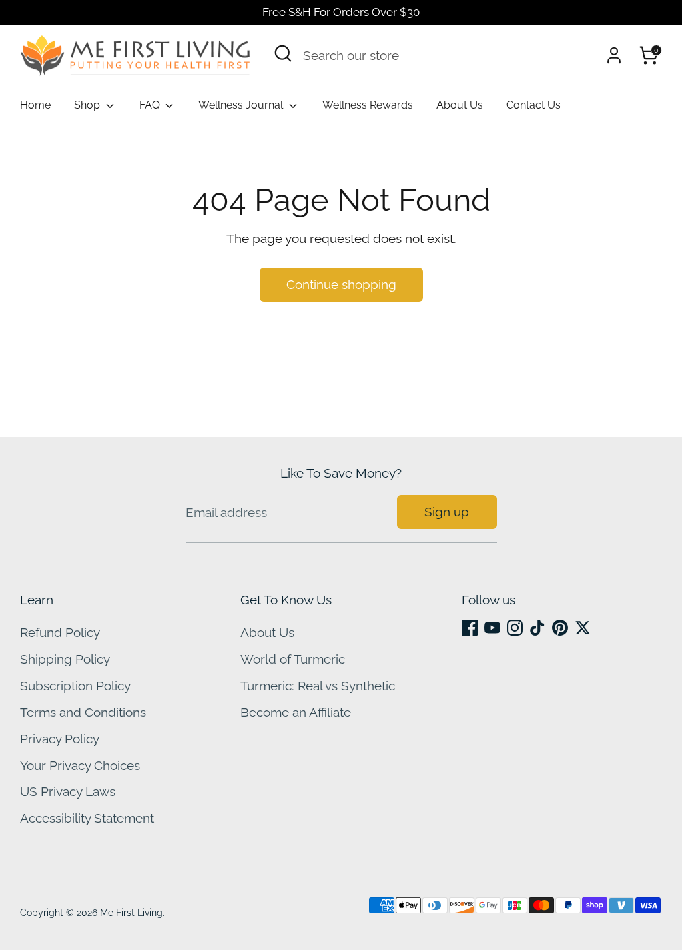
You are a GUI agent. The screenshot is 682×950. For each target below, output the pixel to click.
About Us (459, 105)
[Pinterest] (560, 628)
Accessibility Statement (87, 818)
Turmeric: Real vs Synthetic (317, 685)
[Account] (614, 55)
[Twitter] (583, 628)
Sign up (446, 511)
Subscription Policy (75, 685)
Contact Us (533, 105)
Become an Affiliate (295, 712)
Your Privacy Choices (80, 765)
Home (35, 105)
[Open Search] (283, 53)
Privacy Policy (59, 738)
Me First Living (131, 912)
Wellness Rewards (367, 105)
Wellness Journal (242, 105)
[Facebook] (470, 628)
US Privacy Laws (67, 791)
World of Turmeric (292, 659)
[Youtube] (492, 628)
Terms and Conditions (83, 712)
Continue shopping (341, 284)
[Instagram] (515, 628)
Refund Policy (60, 632)
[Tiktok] (537, 628)
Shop (88, 105)
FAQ (151, 105)
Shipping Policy (65, 659)
